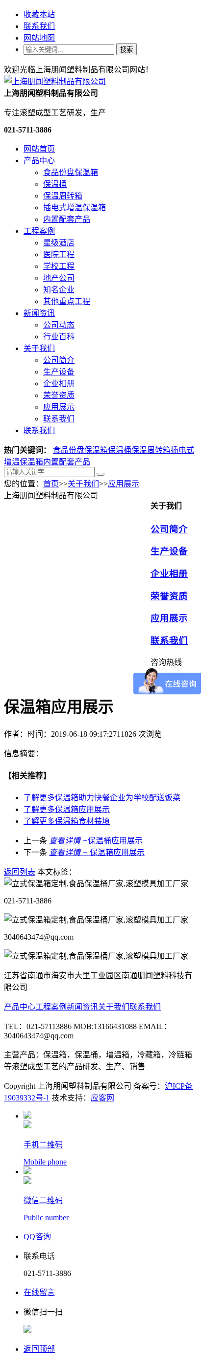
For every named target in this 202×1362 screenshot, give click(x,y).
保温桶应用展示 (96, 840)
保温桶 (55, 184)
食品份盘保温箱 (70, 172)
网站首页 (39, 149)
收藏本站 (39, 14)
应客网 (102, 1098)
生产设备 (59, 372)
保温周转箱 (62, 196)
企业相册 (59, 383)
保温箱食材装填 (67, 821)
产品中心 (39, 160)
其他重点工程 (66, 301)
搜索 (126, 49)
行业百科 (59, 336)
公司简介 (59, 360)
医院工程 (59, 254)
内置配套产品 (66, 219)
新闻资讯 (39, 313)
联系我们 (39, 26)
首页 (51, 484)
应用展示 (59, 407)
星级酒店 (59, 243)
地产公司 (59, 278)
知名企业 (59, 290)
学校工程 (59, 266)
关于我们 (39, 348)
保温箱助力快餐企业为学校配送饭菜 (102, 797)
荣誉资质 (59, 395)
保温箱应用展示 (67, 809)
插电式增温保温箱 (74, 207)
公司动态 (59, 325)
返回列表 (19, 872)
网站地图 (39, 38)
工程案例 (39, 231)
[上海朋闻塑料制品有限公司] (55, 81)
